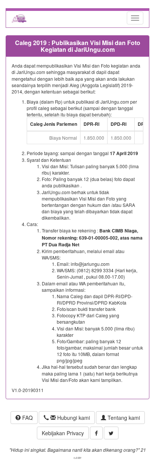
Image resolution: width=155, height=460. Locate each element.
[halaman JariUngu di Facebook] (96, 433)
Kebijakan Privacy (63, 433)
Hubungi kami (73, 417)
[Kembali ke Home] (19, 18)
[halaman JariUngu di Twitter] (111, 433)
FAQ (27, 417)
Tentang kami (123, 417)
